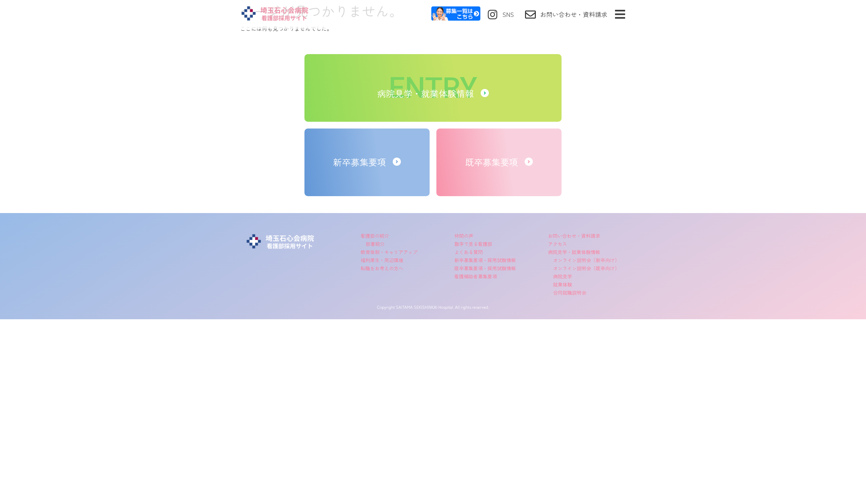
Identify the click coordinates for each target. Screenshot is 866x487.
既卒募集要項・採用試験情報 (485, 268)
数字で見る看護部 (473, 243)
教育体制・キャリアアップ (389, 252)
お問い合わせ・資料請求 (574, 235)
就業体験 (562, 284)
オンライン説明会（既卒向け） (586, 268)
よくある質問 (468, 252)
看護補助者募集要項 (475, 276)
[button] (620, 14)
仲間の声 (463, 235)
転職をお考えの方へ (382, 268)
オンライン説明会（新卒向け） (586, 260)
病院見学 (562, 276)
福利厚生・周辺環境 (382, 260)
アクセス (557, 243)
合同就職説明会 (569, 292)
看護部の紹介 (375, 235)
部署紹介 (375, 243)
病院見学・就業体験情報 (574, 252)
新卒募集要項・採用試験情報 (485, 260)
